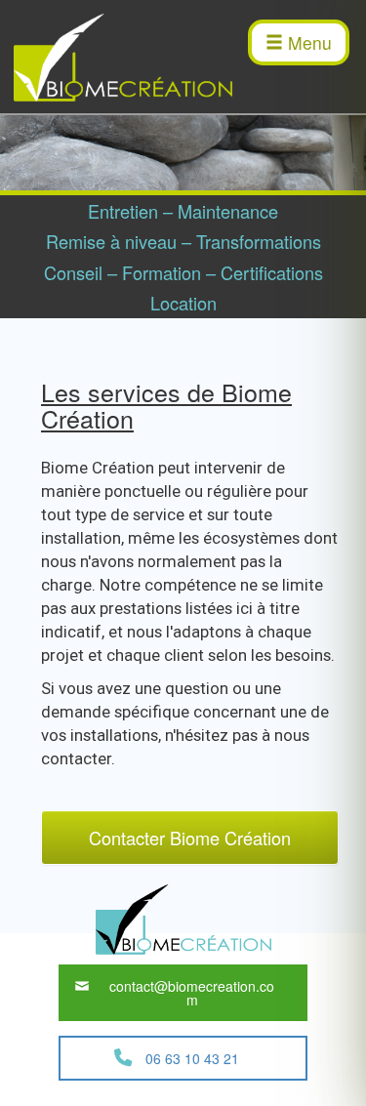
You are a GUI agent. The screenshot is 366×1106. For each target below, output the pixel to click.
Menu (307, 42)
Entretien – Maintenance (183, 211)
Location (183, 302)
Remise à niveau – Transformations (183, 241)
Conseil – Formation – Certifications (183, 272)
